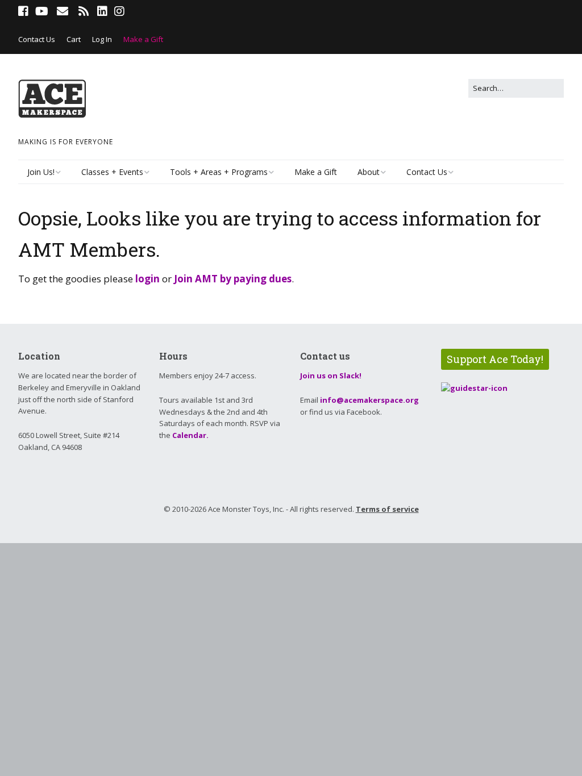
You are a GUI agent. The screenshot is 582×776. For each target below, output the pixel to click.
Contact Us (36, 39)
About (368, 171)
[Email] (62, 11)
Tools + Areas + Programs (219, 171)
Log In (102, 39)
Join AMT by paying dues (233, 278)
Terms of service (387, 509)
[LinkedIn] (102, 11)
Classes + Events (112, 171)
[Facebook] (24, 11)
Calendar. (190, 435)
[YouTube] (42, 11)
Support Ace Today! (495, 359)
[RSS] (83, 11)
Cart (73, 39)
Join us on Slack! (330, 375)
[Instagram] (119, 11)
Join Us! (41, 171)
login (147, 278)
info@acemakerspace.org (369, 400)
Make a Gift (143, 39)
